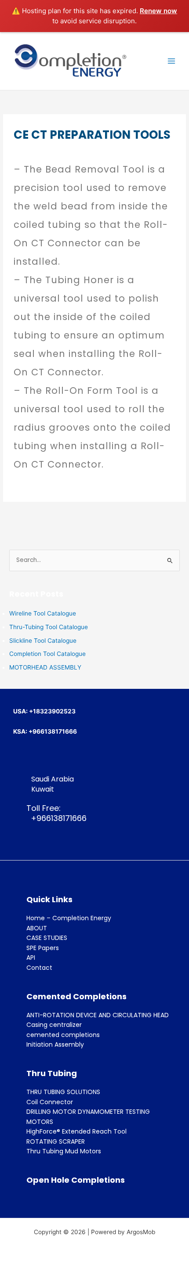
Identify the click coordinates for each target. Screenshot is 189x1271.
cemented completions (63, 1034)
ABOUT (36, 928)
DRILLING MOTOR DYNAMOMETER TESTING (88, 1111)
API (30, 957)
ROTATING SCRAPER (55, 1141)
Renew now (158, 11)
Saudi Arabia (52, 779)
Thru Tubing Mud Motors (63, 1151)
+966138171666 (56, 818)
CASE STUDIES (46, 937)
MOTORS (39, 1121)
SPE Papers (42, 947)
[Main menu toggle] (172, 61)
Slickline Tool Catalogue (42, 640)
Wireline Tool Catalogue (42, 613)
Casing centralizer (54, 1024)
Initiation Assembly (55, 1044)
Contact (39, 967)
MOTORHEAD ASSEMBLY (45, 667)
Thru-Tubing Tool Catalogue (48, 626)
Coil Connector (49, 1102)
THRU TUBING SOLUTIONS (63, 1091)
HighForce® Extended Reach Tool (76, 1131)
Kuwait (42, 789)
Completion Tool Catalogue (47, 653)
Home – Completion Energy (68, 918)
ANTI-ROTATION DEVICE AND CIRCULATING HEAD (97, 1015)
